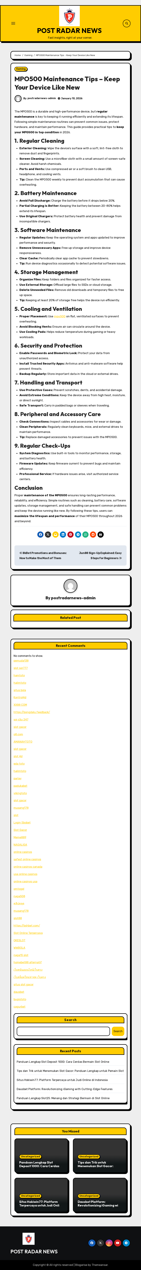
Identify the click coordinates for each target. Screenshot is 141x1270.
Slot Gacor (20, 830)
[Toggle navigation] (13, 23)
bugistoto (20, 999)
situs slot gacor (24, 984)
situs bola (20, 690)
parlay (17, 778)
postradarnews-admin (42, 98)
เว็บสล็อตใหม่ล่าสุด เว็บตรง (30, 977)
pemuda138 (21, 660)
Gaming (21, 68)
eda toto (19, 763)
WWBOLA (19, 947)
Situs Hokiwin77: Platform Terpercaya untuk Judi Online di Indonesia (62, 1080)
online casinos (23, 852)
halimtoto (20, 682)
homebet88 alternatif (28, 962)
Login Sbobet (22, 822)
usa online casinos (25, 874)
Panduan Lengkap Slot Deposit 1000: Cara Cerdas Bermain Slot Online (63, 1061)
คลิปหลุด (19, 903)
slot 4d (18, 756)
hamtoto (19, 675)
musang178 (21, 807)
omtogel (19, 889)
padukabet (20, 785)
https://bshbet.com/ (27, 925)
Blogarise (81, 1265)
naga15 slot (21, 955)
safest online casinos (27, 859)
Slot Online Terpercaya (28, 933)
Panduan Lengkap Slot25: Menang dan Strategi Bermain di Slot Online (63, 1098)
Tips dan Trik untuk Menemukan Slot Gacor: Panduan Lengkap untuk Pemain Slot (70, 1071)
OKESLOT (19, 940)
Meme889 (20, 837)
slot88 (18, 918)
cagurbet (19, 1006)
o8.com (18, 734)
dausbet (19, 992)
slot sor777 (21, 668)
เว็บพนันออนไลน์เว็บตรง (28, 969)
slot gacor (20, 727)
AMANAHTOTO (23, 741)
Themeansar (100, 1265)
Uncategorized (30, 1156)
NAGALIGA (20, 844)
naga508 (19, 896)
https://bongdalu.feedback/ (32, 712)
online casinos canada (28, 866)
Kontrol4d (20, 697)
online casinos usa (25, 881)
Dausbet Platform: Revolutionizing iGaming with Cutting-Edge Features (65, 1089)
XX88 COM (20, 704)
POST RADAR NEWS (69, 30)
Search (70, 1020)
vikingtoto (20, 793)
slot (16, 815)
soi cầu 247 (21, 719)
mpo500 (60, 316)
